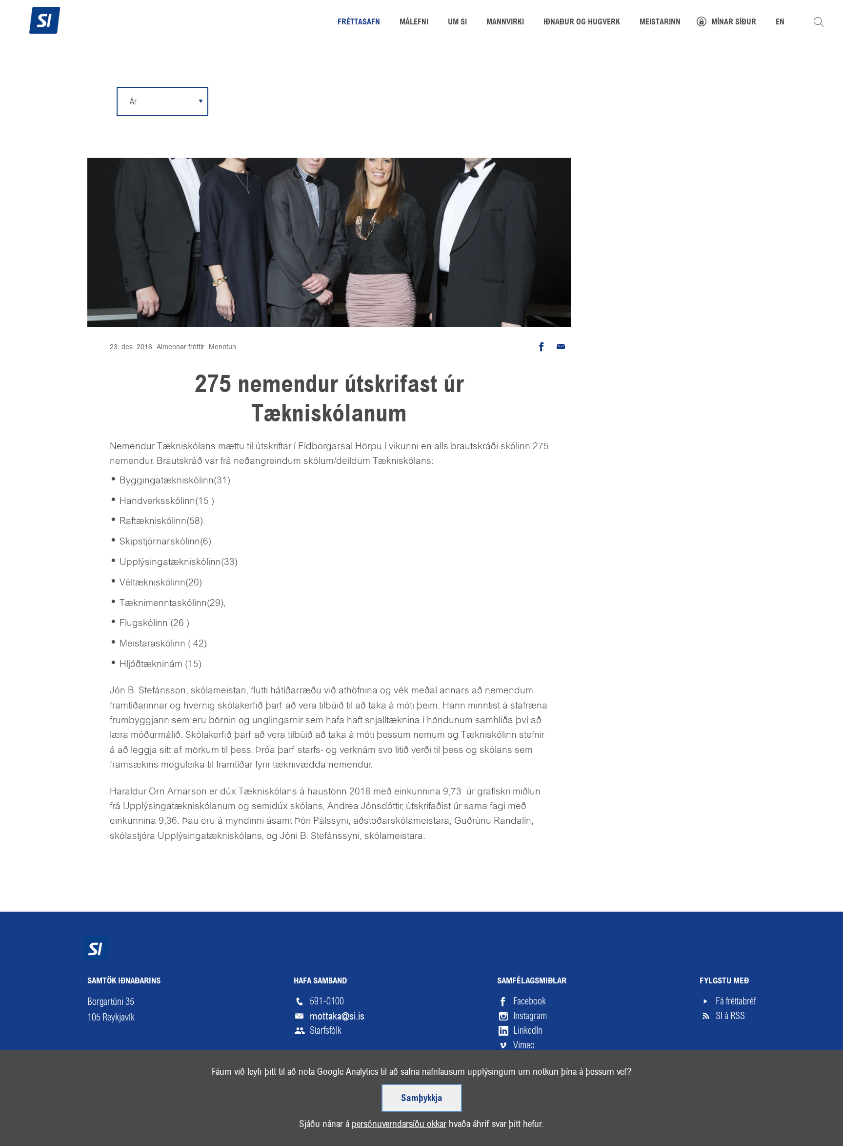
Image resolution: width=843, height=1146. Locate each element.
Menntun (222, 347)
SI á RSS (730, 1015)
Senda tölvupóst (561, 346)
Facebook (529, 1001)
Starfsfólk (325, 1030)
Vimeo (524, 1045)
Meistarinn (660, 22)
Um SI (457, 22)
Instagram (530, 1015)
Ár (133, 101)
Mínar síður (733, 22)
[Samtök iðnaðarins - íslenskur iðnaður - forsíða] (44, 19)
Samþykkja (421, 1099)
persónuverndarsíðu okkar (399, 1123)
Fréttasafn (359, 22)
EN (780, 22)
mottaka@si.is (337, 1016)
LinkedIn (527, 1030)
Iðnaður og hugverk (581, 22)
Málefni (414, 22)
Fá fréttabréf (736, 1001)
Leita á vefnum (818, 22)
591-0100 (327, 1001)
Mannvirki (505, 22)
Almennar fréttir (180, 347)
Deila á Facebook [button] (541, 346)
